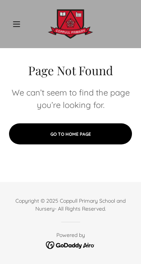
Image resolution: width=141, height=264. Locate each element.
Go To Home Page (70, 134)
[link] (70, 24)
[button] (18, 24)
